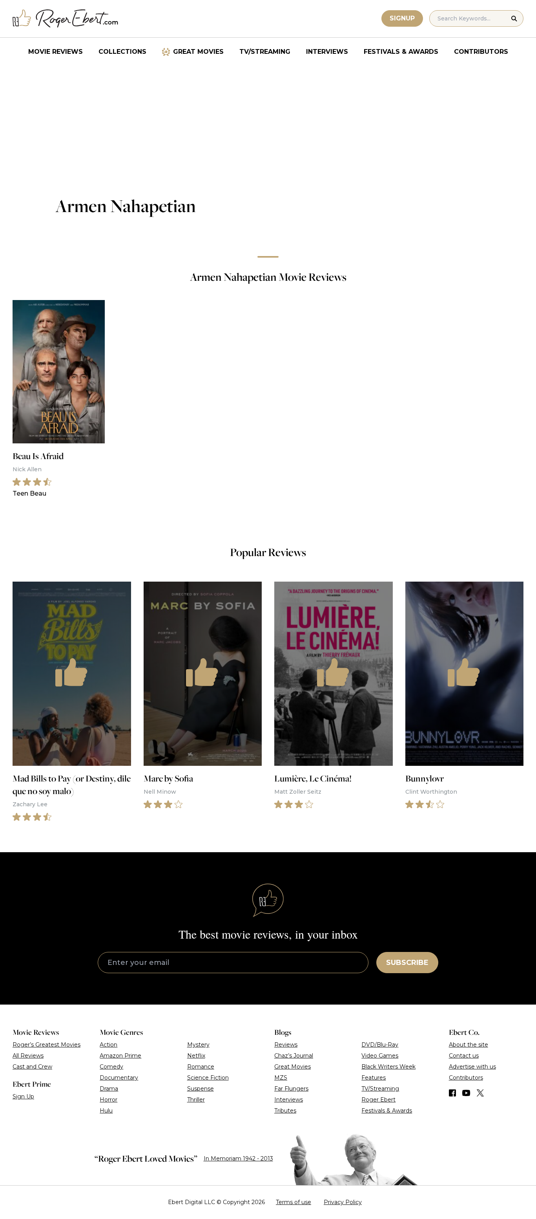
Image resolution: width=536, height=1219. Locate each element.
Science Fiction (208, 1077)
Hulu (106, 1110)
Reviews (285, 1044)
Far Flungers (291, 1088)
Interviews (327, 51)
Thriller (196, 1099)
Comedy (111, 1066)
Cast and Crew (32, 1066)
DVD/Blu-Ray (379, 1044)
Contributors (481, 51)
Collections (122, 51)
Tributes (285, 1110)
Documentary (119, 1077)
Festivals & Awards (401, 51)
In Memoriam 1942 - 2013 (238, 1158)
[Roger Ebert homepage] (66, 18)
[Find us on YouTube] (466, 1093)
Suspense (200, 1088)
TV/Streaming (264, 51)
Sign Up (23, 1096)
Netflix (196, 1055)
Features (373, 1077)
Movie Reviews (55, 51)
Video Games (379, 1055)
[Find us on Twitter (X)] (480, 1092)
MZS (280, 1077)
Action (108, 1044)
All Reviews (28, 1055)
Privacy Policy (343, 1202)
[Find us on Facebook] (452, 1092)
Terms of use (293, 1202)
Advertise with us (472, 1066)
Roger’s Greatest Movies (46, 1044)
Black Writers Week (388, 1066)
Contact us (464, 1055)
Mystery (198, 1044)
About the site (468, 1044)
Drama (109, 1088)
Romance (200, 1066)
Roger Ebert (378, 1099)
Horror (108, 1099)
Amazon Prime (120, 1055)
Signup (402, 18)
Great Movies (198, 51)
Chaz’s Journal (293, 1055)
